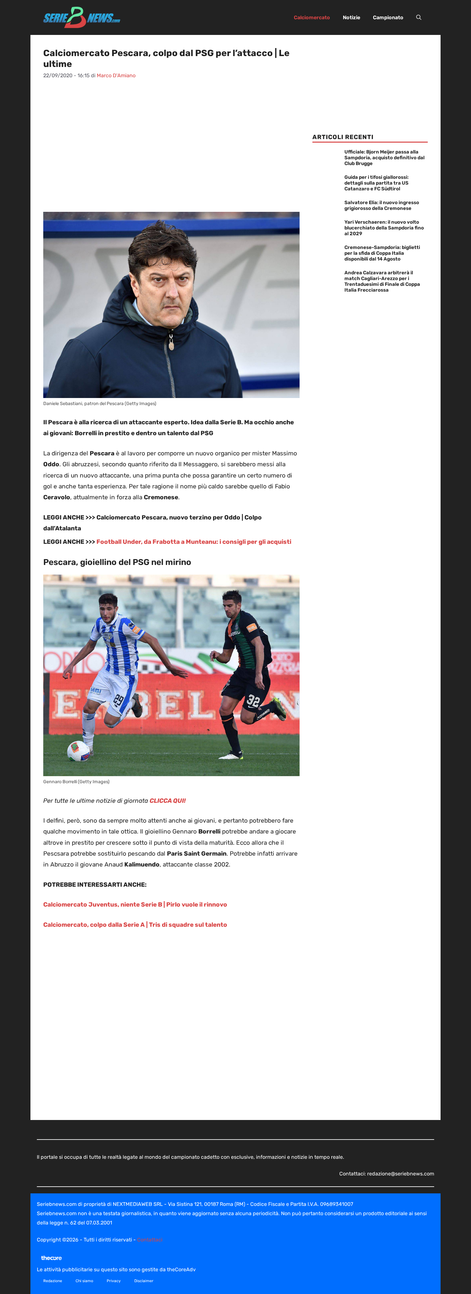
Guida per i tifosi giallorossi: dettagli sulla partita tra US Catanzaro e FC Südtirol (376, 183)
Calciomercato (312, 17)
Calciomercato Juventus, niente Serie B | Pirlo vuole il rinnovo (135, 904)
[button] (419, 17)
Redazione (52, 1281)
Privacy (114, 1281)
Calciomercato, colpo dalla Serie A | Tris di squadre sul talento (135, 924)
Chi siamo (84, 1281)
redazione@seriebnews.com (400, 1174)
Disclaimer (143, 1281)
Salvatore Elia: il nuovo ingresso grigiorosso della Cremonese (381, 205)
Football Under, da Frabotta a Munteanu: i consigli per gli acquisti (193, 541)
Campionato (388, 17)
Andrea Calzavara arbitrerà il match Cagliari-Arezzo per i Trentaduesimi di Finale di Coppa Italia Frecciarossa (382, 281)
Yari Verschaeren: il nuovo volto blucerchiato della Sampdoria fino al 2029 (384, 227)
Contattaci (149, 1240)
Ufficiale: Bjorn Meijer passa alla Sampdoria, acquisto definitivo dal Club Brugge (384, 157)
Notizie (351, 17)
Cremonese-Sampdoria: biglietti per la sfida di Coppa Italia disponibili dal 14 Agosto (382, 253)
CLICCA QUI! (168, 800)
